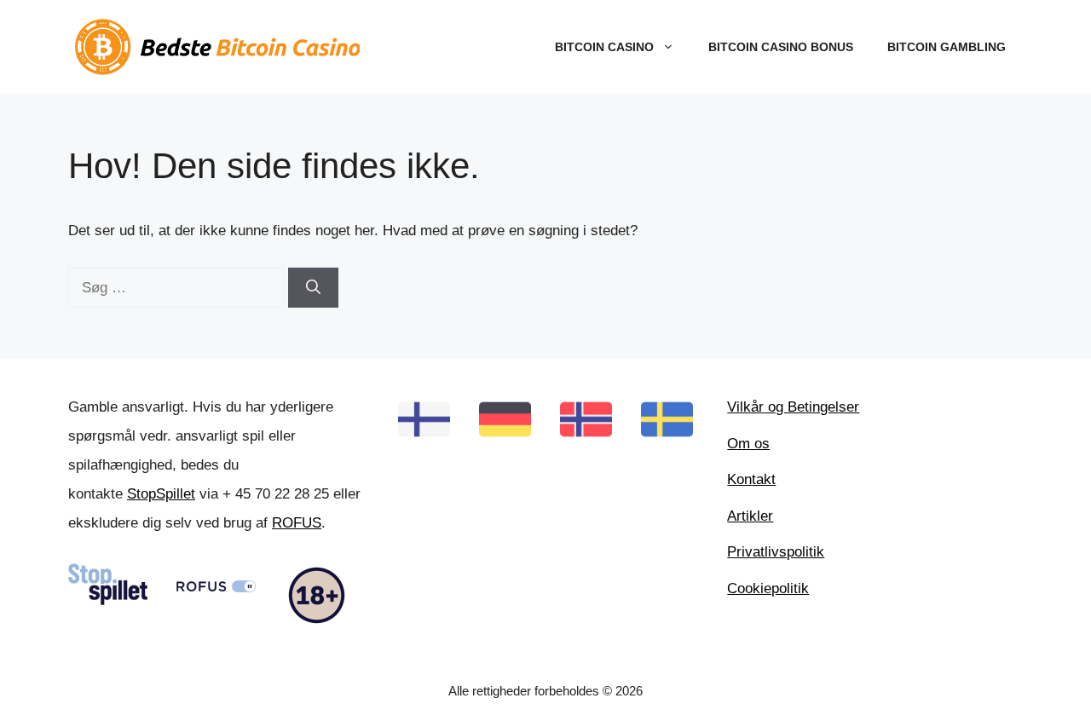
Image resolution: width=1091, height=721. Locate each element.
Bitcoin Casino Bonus (780, 47)
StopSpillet (161, 494)
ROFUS (296, 523)
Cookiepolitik (768, 588)
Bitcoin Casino (604, 47)
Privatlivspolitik (775, 552)
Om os (748, 443)
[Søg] (313, 288)
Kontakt (751, 479)
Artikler (750, 516)
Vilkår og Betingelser (793, 407)
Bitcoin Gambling (946, 47)
